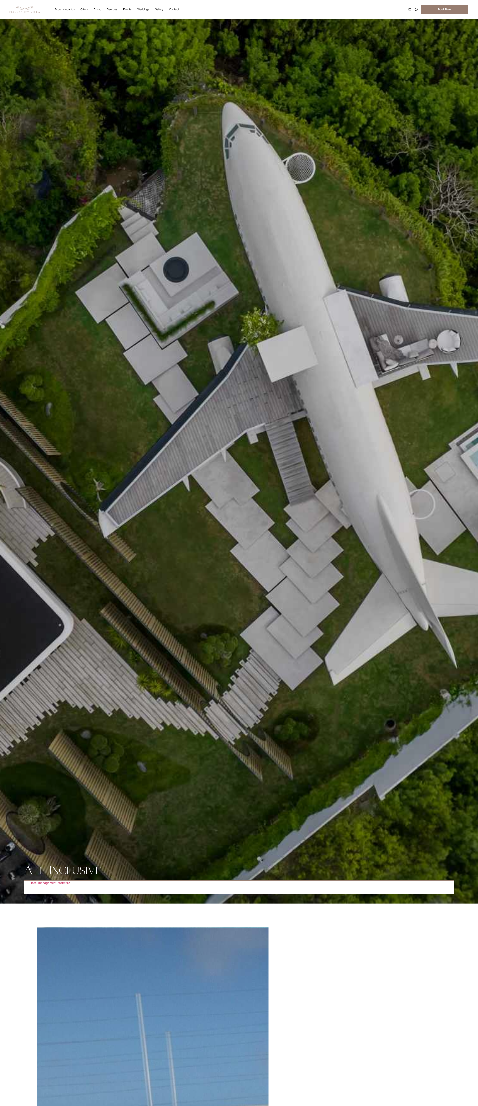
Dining (97, 9)
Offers (84, 9)
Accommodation (65, 9)
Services (112, 9)
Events (127, 9)
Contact (174, 9)
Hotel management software (50, 883)
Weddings (143, 9)
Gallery (159, 9)
